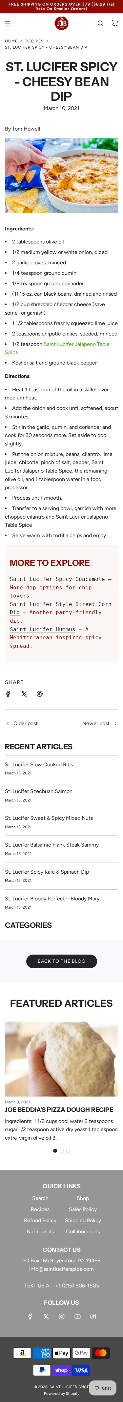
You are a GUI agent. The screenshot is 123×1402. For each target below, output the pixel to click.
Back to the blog (62, 961)
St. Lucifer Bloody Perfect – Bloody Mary (52, 899)
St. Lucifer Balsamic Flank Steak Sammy (52, 845)
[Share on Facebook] (8, 695)
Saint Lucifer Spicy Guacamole (57, 579)
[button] (55, 1151)
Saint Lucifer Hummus (42, 629)
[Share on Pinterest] (39, 695)
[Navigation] (7, 23)
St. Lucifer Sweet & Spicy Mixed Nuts (49, 818)
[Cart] (115, 23)
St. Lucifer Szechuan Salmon (38, 791)
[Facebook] (30, 1316)
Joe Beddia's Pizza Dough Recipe (59, 1110)
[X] (46, 1316)
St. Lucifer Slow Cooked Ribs (39, 764)
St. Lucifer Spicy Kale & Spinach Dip (47, 872)
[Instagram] (61, 1316)
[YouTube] (77, 1316)
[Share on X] (24, 695)
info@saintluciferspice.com (61, 1269)
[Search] (100, 23)
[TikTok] (93, 1316)
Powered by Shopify (61, 1393)
